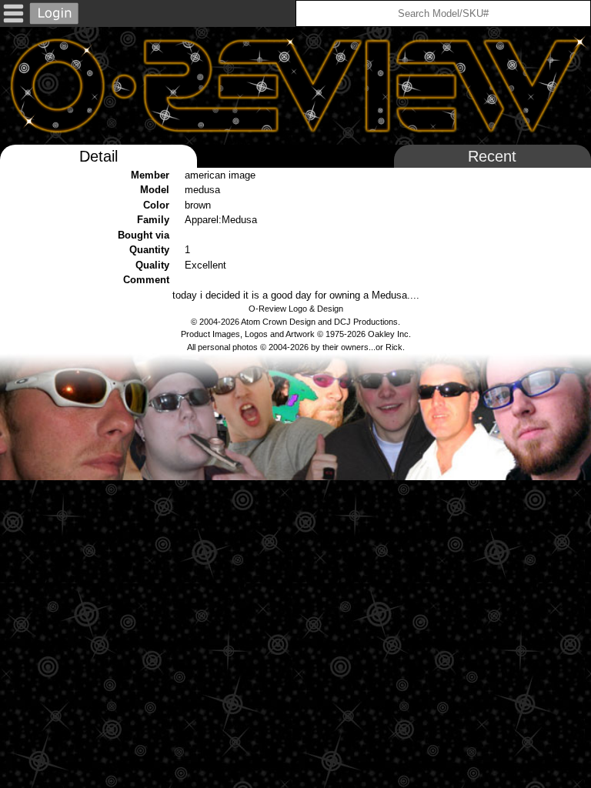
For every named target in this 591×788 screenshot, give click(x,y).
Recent (492, 156)
